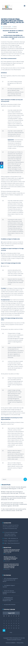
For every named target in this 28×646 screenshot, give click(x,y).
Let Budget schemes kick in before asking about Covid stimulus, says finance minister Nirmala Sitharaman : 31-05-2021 (13, 498)
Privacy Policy (20, 642)
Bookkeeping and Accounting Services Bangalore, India (8, 599)
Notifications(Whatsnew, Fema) (10, 28)
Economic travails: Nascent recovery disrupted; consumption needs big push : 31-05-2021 (13, 487)
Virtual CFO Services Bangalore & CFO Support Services (9, 592)
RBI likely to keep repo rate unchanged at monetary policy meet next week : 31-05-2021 (13, 492)
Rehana (15, 26)
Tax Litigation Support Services (9, 586)
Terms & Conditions (10, 642)
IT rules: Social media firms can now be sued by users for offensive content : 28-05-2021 (13, 509)
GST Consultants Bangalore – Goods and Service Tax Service (10, 580)
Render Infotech (17, 639)
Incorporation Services (9, 604)
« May (10, 632)
